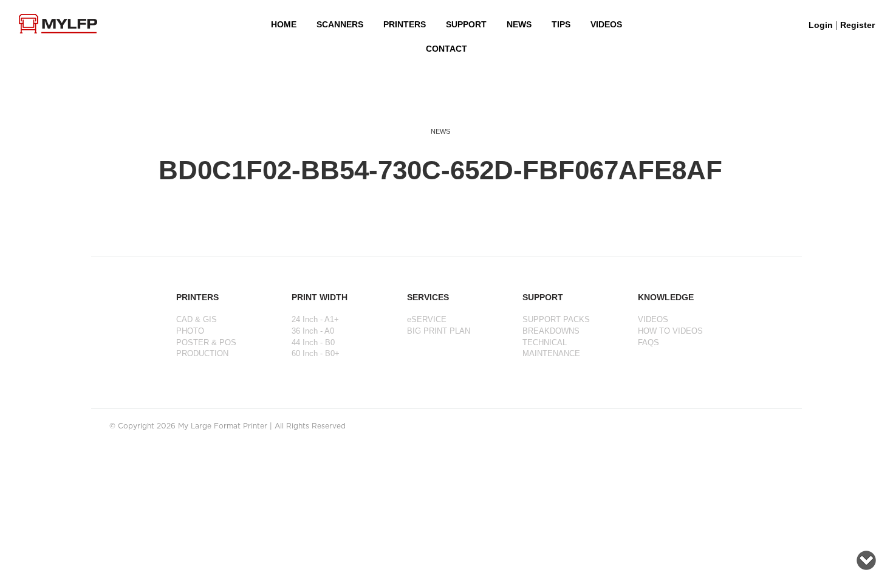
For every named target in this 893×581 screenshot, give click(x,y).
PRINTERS (404, 24)
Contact (446, 48)
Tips (561, 24)
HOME (283, 24)
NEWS (519, 24)
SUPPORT (466, 24)
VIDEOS (606, 24)
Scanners (339, 24)
